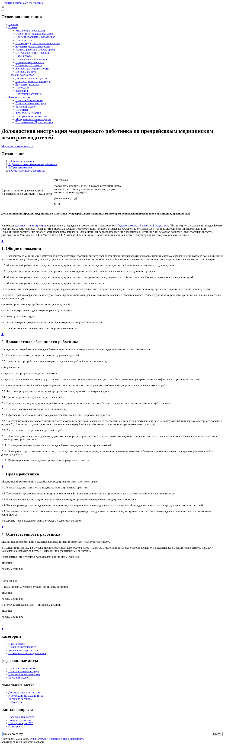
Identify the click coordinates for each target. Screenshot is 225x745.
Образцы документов (21, 74)
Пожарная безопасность (29, 62)
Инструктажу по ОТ (20, 723)
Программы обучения (28, 93)
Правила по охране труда (30, 103)
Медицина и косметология (17, 146)
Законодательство (19, 97)
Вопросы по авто (25, 71)
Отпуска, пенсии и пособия (32, 52)
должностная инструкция (30, 225)
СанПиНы (21, 109)
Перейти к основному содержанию (22, 2)
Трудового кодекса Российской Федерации (142, 225)
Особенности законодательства (34, 33)
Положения (22, 87)
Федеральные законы (28, 112)
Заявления (21, 90)
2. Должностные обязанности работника (32, 164)
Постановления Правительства (34, 122)
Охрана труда (23, 55)
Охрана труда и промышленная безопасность (57, 738)
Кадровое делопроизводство (32, 46)
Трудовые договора (27, 84)
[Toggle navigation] (2, 7)
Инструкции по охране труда (32, 81)
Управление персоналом (30, 30)
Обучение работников (28, 65)
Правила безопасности (29, 100)
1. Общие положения (21, 161)
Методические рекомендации (33, 119)
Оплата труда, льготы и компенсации (37, 43)
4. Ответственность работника (26, 170)
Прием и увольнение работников (35, 36)
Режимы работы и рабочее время (35, 49)
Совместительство (19, 720)
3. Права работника (20, 167)
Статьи (12, 27)
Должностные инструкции (31, 78)
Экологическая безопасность (32, 59)
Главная (13, 24)
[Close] (2, 10)
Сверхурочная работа (21, 716)
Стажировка (15, 726)
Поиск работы (24, 40)
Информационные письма (31, 116)
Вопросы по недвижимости (32, 68)
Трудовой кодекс (25, 106)
